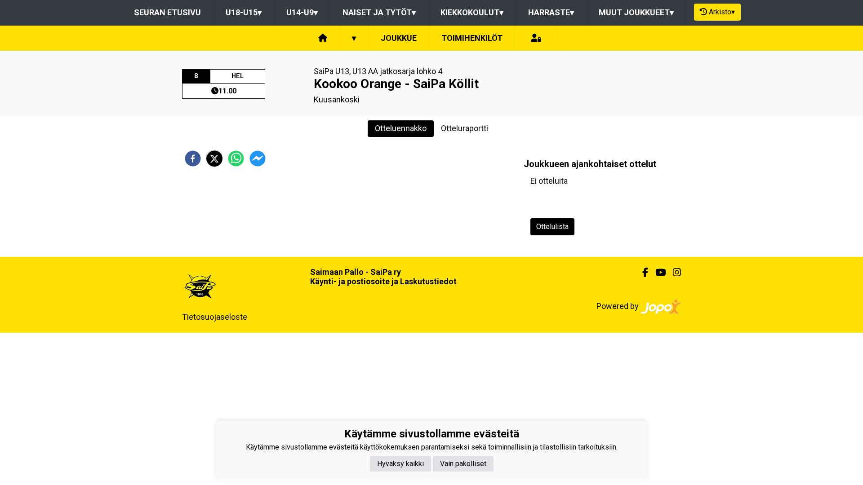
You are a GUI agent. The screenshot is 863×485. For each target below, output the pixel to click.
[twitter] (214, 158)
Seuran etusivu (167, 12)
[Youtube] (657, 273)
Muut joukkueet (636, 12)
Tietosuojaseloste (214, 317)
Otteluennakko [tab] (401, 128)
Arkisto (722, 12)
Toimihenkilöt (472, 38)
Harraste (551, 12)
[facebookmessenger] (257, 158)
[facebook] (193, 158)
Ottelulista (552, 226)
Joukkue (399, 38)
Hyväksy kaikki (400, 463)
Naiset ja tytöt (379, 12)
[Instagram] (673, 273)
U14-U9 (302, 12)
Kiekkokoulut (471, 12)
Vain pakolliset (463, 463)
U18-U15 (244, 12)
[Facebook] (641, 273)
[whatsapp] (236, 158)
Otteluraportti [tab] (464, 128)
